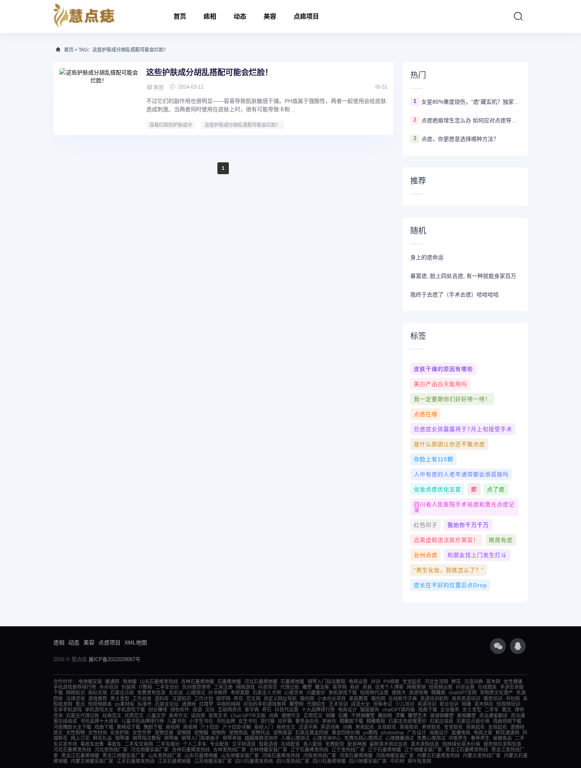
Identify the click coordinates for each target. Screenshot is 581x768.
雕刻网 (385, 716)
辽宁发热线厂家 (348, 750)
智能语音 (268, 744)
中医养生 (458, 738)
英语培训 (426, 704)
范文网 (253, 698)
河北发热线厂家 (111, 750)
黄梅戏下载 (128, 727)
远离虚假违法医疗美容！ (446, 540)
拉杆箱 (285, 721)
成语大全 (360, 704)
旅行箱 (267, 721)
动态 (240, 16)
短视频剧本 (100, 704)
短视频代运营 (374, 693)
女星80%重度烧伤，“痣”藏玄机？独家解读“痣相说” (470, 102)
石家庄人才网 (267, 693)
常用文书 (217, 716)
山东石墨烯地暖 (201, 755)
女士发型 (471, 710)
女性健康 (513, 681)
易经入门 (263, 727)
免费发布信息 (151, 693)
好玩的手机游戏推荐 (264, 704)
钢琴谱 (122, 738)
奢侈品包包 (307, 721)
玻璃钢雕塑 (442, 716)
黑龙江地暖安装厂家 (123, 755)
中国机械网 (228, 704)
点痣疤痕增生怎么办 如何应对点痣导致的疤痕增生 (470, 120)
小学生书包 (201, 721)
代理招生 (316, 704)
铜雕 (330, 716)
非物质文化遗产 (496, 693)
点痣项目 (306, 16)
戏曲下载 (427, 710)
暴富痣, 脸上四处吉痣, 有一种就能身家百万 (463, 276)
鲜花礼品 (102, 738)
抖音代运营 (286, 710)
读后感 (198, 716)
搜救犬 (399, 693)
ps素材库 (124, 704)
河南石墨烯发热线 (281, 755)
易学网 (339, 687)
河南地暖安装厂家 (395, 755)
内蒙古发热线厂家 (482, 755)
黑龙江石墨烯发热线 (466, 750)
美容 (270, 16)
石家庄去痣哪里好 (407, 721)
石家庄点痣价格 (473, 721)
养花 (238, 698)
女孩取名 (386, 727)
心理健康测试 (399, 738)
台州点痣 (426, 555)
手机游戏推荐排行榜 (74, 687)
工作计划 (203, 698)
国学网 (223, 698)
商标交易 (97, 693)
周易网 (190, 727)
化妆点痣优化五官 (437, 489)
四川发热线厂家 (292, 761)
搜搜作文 (290, 716)
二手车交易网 (138, 744)
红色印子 (426, 525)
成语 (197, 710)
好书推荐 (217, 693)
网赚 (466, 704)
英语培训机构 (434, 698)
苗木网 (493, 681)
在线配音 (290, 744)
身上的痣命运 (426, 257)
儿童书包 (176, 721)
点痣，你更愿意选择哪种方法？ (460, 139)
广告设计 (416, 733)
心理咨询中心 (327, 738)
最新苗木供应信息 (388, 744)
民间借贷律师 (196, 687)
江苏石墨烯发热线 (136, 761)
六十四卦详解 (237, 727)
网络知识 (75, 693)
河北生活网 (436, 681)
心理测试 (195, 693)
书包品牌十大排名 (99, 721)
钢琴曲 (171, 738)
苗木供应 (483, 704)
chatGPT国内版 (398, 710)
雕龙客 (322, 687)
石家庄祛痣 (441, 721)
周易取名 (409, 727)
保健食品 (502, 738)
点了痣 (496, 489)
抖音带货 (267, 687)
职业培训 (449, 704)
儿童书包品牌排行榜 (142, 721)
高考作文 (178, 716)
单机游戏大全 (99, 710)
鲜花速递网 (507, 733)
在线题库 (487, 687)
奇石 (267, 710)
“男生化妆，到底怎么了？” (449, 570)
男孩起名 (364, 727)
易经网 (173, 727)
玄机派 (176, 693)
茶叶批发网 (419, 761)
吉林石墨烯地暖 (197, 681)
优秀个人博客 (389, 687)
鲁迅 (80, 704)
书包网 (513, 698)
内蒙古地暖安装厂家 (92, 761)
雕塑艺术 (417, 716)
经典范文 (111, 716)
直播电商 (460, 733)
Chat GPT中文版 (248, 716)
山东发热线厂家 (164, 755)
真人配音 (312, 744)
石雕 (343, 716)
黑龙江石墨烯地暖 (80, 755)
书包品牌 (225, 721)
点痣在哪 (426, 414)
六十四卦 (209, 727)
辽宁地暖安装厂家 (423, 750)
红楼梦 (206, 704)
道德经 (189, 704)
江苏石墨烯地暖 (174, 761)
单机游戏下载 (342, 693)
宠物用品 (238, 733)
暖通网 (112, 681)
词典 (273, 716)
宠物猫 (201, 733)
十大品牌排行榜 (318, 710)
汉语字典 (307, 727)
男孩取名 (431, 727)
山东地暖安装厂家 (240, 755)
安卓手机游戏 (67, 710)
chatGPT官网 (463, 693)
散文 (506, 710)
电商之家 (482, 733)
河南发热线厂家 (319, 755)
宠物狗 (218, 733)
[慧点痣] (84, 16)
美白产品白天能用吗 (440, 384)
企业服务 (449, 710)
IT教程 (145, 687)
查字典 (252, 710)
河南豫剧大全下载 (72, 727)
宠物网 (184, 733)
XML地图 (135, 642)
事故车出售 (92, 744)
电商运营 (358, 681)
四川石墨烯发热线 (254, 761)
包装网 (128, 687)
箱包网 (307, 698)
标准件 (145, 704)
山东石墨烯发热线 (159, 681)
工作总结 (141, 698)
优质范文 (133, 716)
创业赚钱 (157, 710)
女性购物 (75, 733)
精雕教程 (375, 721)
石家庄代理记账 (82, 716)
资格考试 (382, 704)
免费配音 (334, 744)
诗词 (375, 681)
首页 (180, 16)
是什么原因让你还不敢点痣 (449, 444)
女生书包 (247, 721)
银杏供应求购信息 (502, 744)
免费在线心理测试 (363, 738)
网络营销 (416, 687)
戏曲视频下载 (507, 721)
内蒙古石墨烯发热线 (438, 755)
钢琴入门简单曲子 (200, 738)
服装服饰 (369, 710)
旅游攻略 (418, 693)
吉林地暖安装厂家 (268, 750)
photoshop (392, 733)
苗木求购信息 (425, 744)
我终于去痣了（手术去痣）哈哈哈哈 (454, 294)
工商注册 (223, 687)
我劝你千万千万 (468, 525)
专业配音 (219, 744)
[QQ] (518, 646)
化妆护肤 (119, 733)
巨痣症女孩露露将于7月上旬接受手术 (463, 429)
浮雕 (400, 716)
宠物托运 (260, 733)
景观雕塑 (466, 716)
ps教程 (370, 733)
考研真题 (239, 693)
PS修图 (391, 681)
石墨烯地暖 (229, 681)
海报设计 (438, 733)
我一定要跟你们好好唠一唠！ (452, 399)
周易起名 (475, 727)
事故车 (114, 744)
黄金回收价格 (346, 733)
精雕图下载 (351, 721)
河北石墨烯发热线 (72, 750)
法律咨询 (75, 698)
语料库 (162, 698)
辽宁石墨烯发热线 (309, 750)
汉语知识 (181, 698)
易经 (354, 687)
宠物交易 (164, 733)
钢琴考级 (232, 738)
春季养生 (480, 738)
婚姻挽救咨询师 (261, 738)
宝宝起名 (411, 681)
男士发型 (119, 698)
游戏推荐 (97, 698)
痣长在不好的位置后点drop (450, 585)
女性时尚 (97, 733)
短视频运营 (441, 687)
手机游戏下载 (131, 710)
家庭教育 (358, 698)
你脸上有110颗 (433, 459)
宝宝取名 (453, 727)
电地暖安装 (90, 681)
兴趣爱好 (315, 693)
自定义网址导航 (280, 698)
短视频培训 (508, 704)
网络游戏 (245, 687)
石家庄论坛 (167, 704)
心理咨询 (293, 693)
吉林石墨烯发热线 (191, 750)
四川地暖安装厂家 (368, 761)
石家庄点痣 (122, 693)
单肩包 (329, 721)
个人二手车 (195, 744)
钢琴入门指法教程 (326, 681)
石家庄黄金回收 (311, 733)
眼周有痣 (501, 540)
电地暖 (130, 681)
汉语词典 (473, 681)
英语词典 (330, 727)
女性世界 (141, 733)
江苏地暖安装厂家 (213, 761)
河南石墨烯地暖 (356, 755)
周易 (367, 687)
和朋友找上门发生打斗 (477, 555)
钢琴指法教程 (146, 738)
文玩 (210, 710)
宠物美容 (282, 733)
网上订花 (80, 738)
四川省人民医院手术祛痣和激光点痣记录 (464, 507)
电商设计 (347, 710)
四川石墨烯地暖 (329, 761)
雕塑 (307, 687)
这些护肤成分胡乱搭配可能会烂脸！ (209, 72)
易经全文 (285, 727)
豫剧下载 (152, 727)
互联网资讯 (229, 710)
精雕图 (438, 693)
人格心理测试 (295, 738)
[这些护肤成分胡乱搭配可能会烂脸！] (98, 97)
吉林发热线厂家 (229, 750)
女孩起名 (497, 727)
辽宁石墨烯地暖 (384, 750)
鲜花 (456, 681)
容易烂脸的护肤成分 (170, 125)
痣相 (210, 16)
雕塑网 (296, 704)
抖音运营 (465, 687)
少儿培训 (404, 704)
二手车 (492, 710)
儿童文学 (156, 716)
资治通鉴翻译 (493, 716)
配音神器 (356, 744)
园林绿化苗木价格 (461, 744)
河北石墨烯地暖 (260, 681)
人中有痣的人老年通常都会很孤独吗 (461, 474)
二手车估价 (167, 687)
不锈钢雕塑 (363, 716)
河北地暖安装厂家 (150, 750)
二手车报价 (168, 744)
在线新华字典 (403, 698)
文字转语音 (244, 744)
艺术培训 (338, 704)
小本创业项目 (331, 698)
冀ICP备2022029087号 (114, 659)
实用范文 (313, 716)
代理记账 (289, 687)
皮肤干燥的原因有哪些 (443, 369)
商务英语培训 (466, 698)
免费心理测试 (431, 738)
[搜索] (518, 16)
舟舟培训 (108, 687)
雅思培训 (492, 698)
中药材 (397, 761)
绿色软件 (179, 710)
